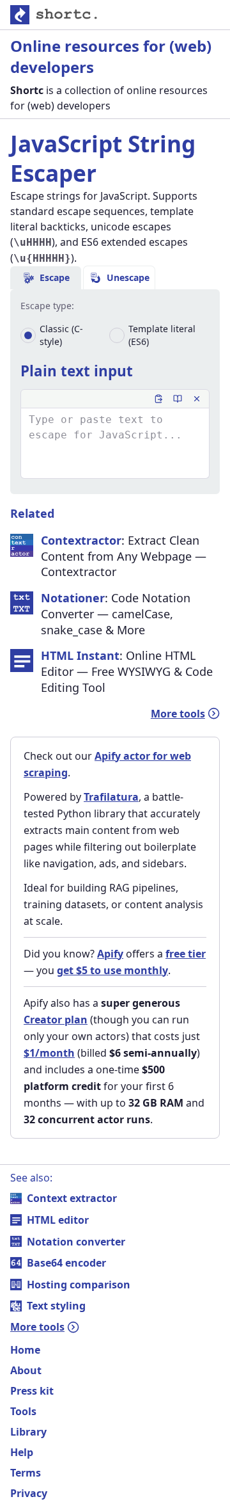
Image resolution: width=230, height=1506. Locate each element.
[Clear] (196, 398)
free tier (185, 954)
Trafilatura (111, 797)
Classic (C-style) (61, 335)
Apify (110, 954)
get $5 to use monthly (112, 970)
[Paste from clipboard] (158, 398)
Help (21, 1452)
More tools (178, 714)
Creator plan (56, 1020)
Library (28, 1432)
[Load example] (177, 398)
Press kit (32, 1391)
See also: (31, 1178)
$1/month (49, 1053)
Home (25, 1350)
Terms (25, 1473)
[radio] (28, 335)
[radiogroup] (115, 335)
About (26, 1370)
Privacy (28, 1493)
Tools (23, 1411)
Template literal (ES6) (161, 335)
